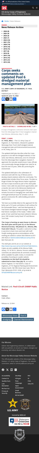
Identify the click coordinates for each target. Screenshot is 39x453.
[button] (18, 4)
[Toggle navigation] (35, 7)
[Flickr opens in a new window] (16, 370)
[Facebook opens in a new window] (3, 370)
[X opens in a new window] (7, 370)
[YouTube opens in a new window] (12, 370)
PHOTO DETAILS (9, 126)
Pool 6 (23, 315)
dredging (7, 319)
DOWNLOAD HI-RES (24, 126)
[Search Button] (32, 7)
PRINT (4, 138)
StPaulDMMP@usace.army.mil (12, 272)
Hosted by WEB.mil (19, 415)
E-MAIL (10, 138)
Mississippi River (10, 315)
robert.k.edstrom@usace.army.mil (21, 238)
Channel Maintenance (23, 319)
